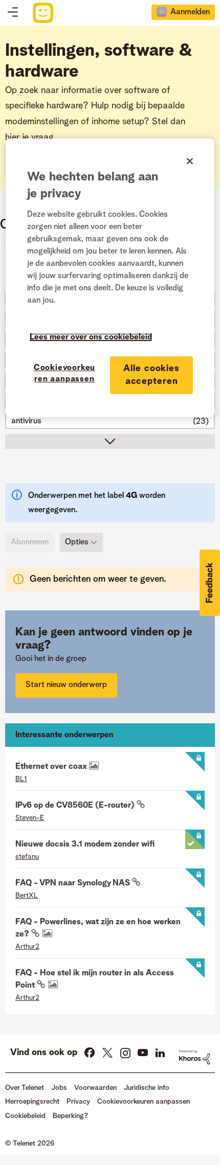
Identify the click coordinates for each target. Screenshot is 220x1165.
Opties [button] (77, 542)
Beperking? (70, 1116)
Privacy (78, 1101)
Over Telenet (24, 1087)
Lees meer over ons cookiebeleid (91, 337)
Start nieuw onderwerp (66, 685)
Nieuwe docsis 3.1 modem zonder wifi (85, 844)
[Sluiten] (190, 161)
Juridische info (146, 1087)
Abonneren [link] (30, 542)
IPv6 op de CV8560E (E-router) (76, 806)
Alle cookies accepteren (151, 375)
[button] (210, 583)
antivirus (26, 421)
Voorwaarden (95, 1087)
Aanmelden (190, 12)
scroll (110, 441)
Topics (13, 13)
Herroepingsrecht (32, 1101)
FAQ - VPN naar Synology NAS (73, 883)
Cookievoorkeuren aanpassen (64, 373)
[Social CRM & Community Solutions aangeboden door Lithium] (194, 1057)
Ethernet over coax (52, 767)
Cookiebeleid (25, 1116)
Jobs (59, 1087)
